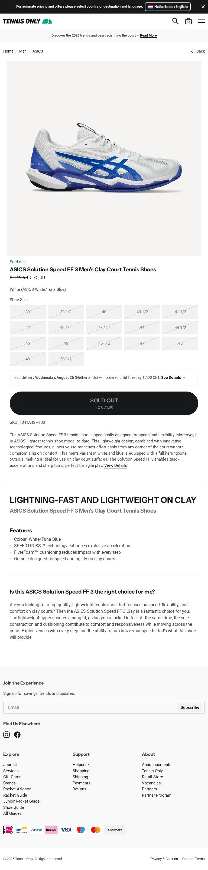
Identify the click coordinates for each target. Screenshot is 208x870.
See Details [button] (171, 377)
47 (150, 343)
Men (23, 51)
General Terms (193, 859)
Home (8, 51)
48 (188, 343)
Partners (149, 789)
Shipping (80, 776)
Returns (79, 789)
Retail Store (152, 776)
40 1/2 (148, 311)
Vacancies (151, 783)
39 (35, 311)
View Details (115, 465)
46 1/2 (110, 343)
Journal (10, 764)
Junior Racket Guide (21, 801)
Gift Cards (12, 776)
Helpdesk (81, 764)
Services (11, 770)
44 (150, 327)
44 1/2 (186, 327)
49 (35, 358)
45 (35, 343)
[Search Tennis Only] (175, 21)
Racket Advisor (17, 789)
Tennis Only (152, 770)
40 (112, 311)
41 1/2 (186, 311)
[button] (188, 21)
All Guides (12, 813)
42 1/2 (72, 327)
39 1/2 (72, 311)
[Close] (202, 7)
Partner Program (156, 795)
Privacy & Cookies (164, 859)
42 (35, 327)
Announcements (156, 764)
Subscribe (190, 707)
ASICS (37, 51)
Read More (148, 35)
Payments (81, 783)
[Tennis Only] (27, 21)
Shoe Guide (13, 807)
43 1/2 (110, 327)
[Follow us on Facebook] (17, 734)
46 (74, 343)
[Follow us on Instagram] (6, 734)
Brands (9, 783)
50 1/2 (72, 358)
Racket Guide (15, 795)
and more (115, 830)
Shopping (81, 770)
